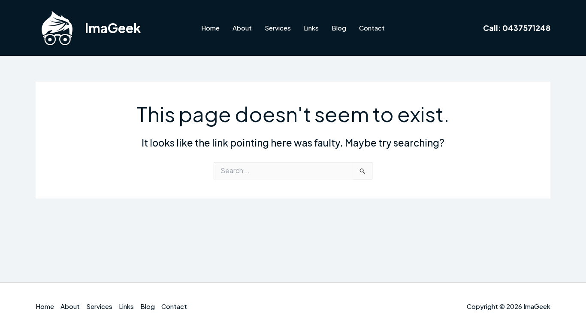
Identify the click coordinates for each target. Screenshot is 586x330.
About (242, 28)
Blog (339, 28)
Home (210, 28)
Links (311, 28)
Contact (372, 28)
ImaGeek (113, 28)
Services (278, 28)
